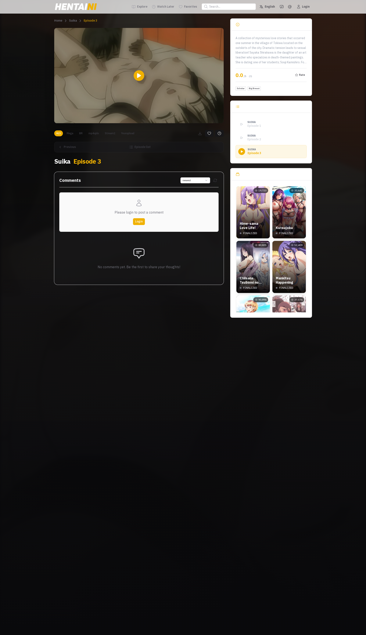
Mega (70, 133)
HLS (58, 133)
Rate (302, 74)
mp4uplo (94, 133)
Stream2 (110, 133)
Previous (70, 147)
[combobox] (195, 180)
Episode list (142, 147)
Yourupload (127, 133)
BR (81, 133)
